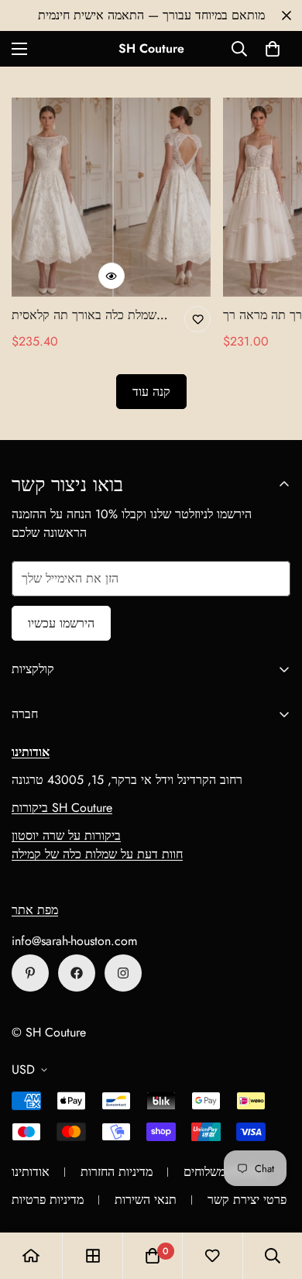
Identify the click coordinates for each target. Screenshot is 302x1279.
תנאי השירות (146, 1200)
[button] (272, 49)
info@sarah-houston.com (74, 941)
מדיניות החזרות (117, 1172)
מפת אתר (35, 910)
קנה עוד (151, 392)
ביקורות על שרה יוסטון (66, 835)
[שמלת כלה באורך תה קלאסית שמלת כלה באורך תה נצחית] (111, 197)
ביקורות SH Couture (62, 808)
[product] (31, 1255)
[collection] (93, 1256)
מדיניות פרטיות (48, 1200)
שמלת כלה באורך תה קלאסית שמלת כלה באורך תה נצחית (84, 315)
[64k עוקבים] (123, 973)
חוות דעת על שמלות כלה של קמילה (97, 854)
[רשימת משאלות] (197, 319)
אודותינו (31, 1172)
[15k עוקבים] (76, 973)
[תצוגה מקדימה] (111, 276)
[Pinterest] (30, 973)
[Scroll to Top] (274, 1196)
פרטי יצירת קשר (247, 1200)
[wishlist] (212, 1256)
